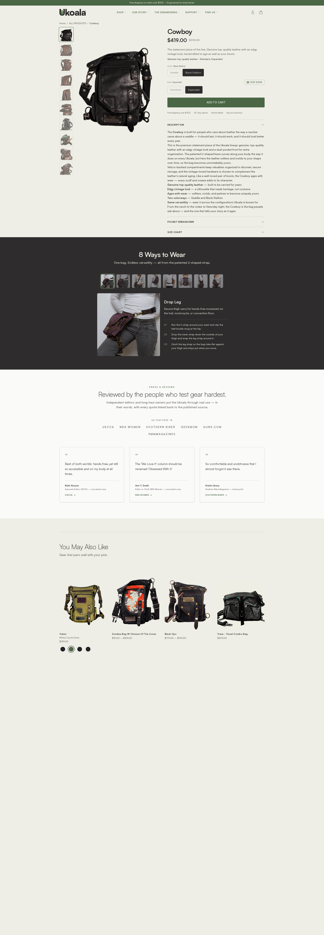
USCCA (70, 495)
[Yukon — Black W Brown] (88, 649)
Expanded (194, 89)
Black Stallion (193, 72)
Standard (175, 89)
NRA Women (143, 495)
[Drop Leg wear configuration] (107, 281)
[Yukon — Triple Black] (62, 649)
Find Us (210, 12)
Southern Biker (216, 495)
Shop (120, 12)
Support (191, 12)
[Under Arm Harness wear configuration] (170, 281)
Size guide (256, 82)
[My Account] (252, 12)
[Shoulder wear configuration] (201, 281)
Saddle (174, 72)
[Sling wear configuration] (216, 281)
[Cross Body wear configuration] (138, 281)
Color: (176, 66)
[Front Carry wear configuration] (185, 281)
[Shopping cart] (261, 12)
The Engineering (166, 12)
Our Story (139, 12)
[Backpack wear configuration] (154, 281)
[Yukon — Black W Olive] (79, 649)
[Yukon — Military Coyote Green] (71, 649)
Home (62, 23)
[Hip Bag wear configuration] (123, 281)
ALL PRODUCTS (77, 23)
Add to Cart (216, 102)
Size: (174, 82)
